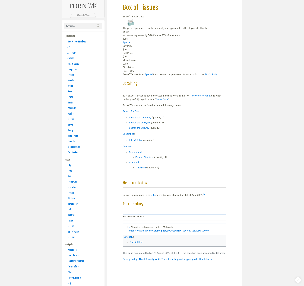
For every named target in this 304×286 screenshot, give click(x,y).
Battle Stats (73, 63)
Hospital (71, 215)
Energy (70, 119)
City (69, 165)
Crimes (70, 75)
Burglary (127, 146)
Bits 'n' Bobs (211, 74)
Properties (72, 181)
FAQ (69, 283)
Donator (71, 80)
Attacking (71, 52)
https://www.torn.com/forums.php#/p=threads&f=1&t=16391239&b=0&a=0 (168, 230)
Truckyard (140, 167)
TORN (83, 6)
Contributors (73, 255)
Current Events (74, 277)
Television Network (200, 95)
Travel (70, 97)
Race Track (72, 136)
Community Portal (75, 261)
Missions (71, 198)
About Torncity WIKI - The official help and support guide (168, 259)
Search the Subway (139, 127)
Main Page (72, 250)
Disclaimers (205, 259)
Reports (71, 141)
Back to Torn (83, 15)
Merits (70, 113)
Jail (69, 209)
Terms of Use (73, 266)
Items (70, 91)
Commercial (135, 152)
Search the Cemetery (140, 117)
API (68, 47)
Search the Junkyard (139, 122)
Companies (72, 69)
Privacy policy (130, 259)
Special (126, 42)
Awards (70, 58)
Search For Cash (131, 111)
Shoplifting (128, 133)
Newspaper (72, 204)
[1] (204, 194)
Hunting (71, 102)
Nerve (70, 124)
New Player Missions (76, 41)
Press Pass (162, 99)
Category (128, 236)
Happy (70, 130)
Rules (69, 272)
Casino (70, 220)
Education (71, 187)
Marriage (71, 108)
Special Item (136, 242)
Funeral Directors (144, 157)
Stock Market (73, 147)
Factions (71, 237)
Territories (72, 152)
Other (154, 195)
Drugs (70, 86)
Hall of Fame (73, 231)
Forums (70, 226)
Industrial (134, 162)
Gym (69, 176)
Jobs (69, 170)
